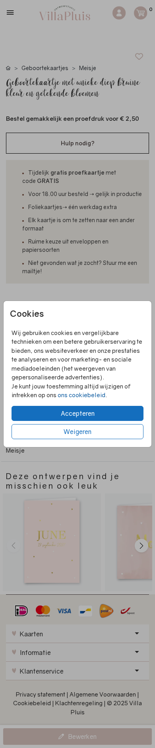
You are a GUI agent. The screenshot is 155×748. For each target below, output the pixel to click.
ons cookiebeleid (81, 394)
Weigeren (77, 432)
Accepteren (78, 413)
